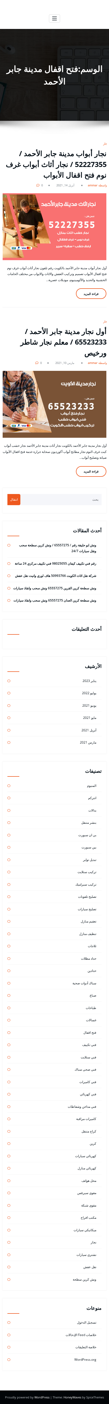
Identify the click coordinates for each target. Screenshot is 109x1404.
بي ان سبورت (87, 835)
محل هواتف (88, 1180)
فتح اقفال (89, 1032)
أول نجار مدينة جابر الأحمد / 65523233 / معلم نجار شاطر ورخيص (63, 342)
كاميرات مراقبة (86, 1119)
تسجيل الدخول (86, 1322)
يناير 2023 (89, 681)
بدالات (92, 810)
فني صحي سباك (85, 1069)
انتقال (14, 499)
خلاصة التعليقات (85, 1347)
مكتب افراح (88, 1217)
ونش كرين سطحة (84, 1279)
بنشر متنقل (88, 822)
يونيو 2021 (89, 705)
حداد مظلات (88, 958)
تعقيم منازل (88, 921)
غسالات (91, 1020)
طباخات (91, 1008)
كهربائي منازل (87, 1168)
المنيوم (91, 785)
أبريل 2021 (88, 730)
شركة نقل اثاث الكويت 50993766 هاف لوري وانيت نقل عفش (55, 575)
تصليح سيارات (87, 909)
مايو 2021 (89, 717)
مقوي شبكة (88, 1205)
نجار (105, 143)
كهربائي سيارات (85, 1156)
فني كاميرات (87, 1082)
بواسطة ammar (98, 185)
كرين (93, 1143)
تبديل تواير (89, 859)
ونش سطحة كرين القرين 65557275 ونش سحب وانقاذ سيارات (54, 588)
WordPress (42, 1397)
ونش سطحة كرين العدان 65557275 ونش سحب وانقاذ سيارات (54, 600)
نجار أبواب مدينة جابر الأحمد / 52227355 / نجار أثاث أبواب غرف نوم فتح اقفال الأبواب (56, 164)
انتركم (92, 798)
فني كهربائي (88, 1094)
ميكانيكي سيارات (85, 1230)
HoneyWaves (72, 1397)
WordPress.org (85, 1359)
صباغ (93, 995)
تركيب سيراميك (85, 884)
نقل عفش (89, 1267)
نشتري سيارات (86, 1254)
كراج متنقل (88, 1131)
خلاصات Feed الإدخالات (81, 1335)
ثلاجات (92, 946)
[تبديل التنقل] (54, 18)
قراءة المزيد (91, 294)
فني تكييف (89, 1044)
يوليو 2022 (89, 693)
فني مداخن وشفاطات (82, 1106)
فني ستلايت (88, 1057)
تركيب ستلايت (87, 872)
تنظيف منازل (87, 933)
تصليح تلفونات (87, 896)
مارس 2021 (88, 742)
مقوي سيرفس (86, 1193)
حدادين (92, 970)
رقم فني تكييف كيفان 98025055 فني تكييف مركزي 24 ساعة (55, 563)
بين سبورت (88, 847)
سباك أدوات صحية (84, 983)
